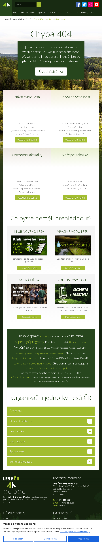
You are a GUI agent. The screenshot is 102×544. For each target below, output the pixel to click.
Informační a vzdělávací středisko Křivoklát (64, 358)
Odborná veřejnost (75, 96)
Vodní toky (24, 12)
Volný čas (67, 12)
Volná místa (29, 280)
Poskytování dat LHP (75, 134)
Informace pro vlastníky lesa (75, 123)
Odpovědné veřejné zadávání (75, 185)
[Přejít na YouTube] (96, 4)
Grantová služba (75, 127)
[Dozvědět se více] (29, 245)
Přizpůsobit (18, 539)
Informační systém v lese (27, 134)
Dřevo (32, 12)
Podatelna (51, 342)
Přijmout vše (83, 539)
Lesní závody (50, 441)
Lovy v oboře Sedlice (37, 368)
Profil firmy (44, 336)
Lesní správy (50, 431)
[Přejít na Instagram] (90, 4)
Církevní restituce (21, 377)
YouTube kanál (19, 492)
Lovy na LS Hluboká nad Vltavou (32, 363)
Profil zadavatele (75, 181)
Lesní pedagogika (78, 363)
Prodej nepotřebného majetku (27, 188)
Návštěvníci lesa (27, 96)
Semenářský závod (50, 461)
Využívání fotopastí (59, 347)
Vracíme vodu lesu (72, 231)
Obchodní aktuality (27, 154)
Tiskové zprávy (28, 336)
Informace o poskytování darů (46, 377)
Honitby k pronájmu (77, 342)
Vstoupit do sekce (27, 139)
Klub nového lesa (27, 123)
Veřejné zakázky (75, 154)
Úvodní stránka (6, 5)
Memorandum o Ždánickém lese (75, 377)
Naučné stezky (27, 127)
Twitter (10, 492)
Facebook (5, 492)
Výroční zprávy (24, 347)
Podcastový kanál (73, 280)
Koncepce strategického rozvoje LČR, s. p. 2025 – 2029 (51, 373)
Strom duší (63, 342)
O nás (76, 12)
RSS (24, 492)
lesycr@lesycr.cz (67, 503)
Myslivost (41, 12)
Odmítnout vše (50, 539)
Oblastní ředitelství (50, 421)
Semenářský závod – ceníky (27, 353)
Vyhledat (39, 4)
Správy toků (50, 451)
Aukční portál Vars (27, 185)
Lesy (15, 12)
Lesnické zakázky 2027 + (75, 188)
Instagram (15, 492)
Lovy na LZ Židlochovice (25, 358)
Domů (28, 19)
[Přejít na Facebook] (78, 4)
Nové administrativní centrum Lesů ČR (50, 381)
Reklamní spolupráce (62, 368)
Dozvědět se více (29, 268)
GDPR (5, 518)
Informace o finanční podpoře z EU (75, 130)
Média (93, 12)
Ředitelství (16, 411)
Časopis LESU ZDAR (78, 347)
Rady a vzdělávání (54, 12)
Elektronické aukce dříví (27, 181)
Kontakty (84, 12)
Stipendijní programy (29, 341)
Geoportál (59, 363)
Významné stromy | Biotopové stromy (27, 130)
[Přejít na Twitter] (84, 4)
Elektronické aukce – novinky (52, 353)
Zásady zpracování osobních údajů (75, 531)
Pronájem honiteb (27, 192)
